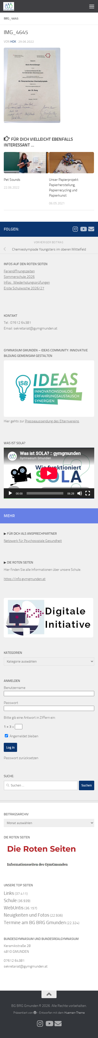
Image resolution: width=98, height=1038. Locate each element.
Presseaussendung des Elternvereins (52, 421)
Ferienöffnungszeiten (19, 271)
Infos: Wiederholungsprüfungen (27, 282)
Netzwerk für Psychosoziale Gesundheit (33, 541)
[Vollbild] (87, 493)
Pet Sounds (12, 180)
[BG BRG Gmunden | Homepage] (10, 6)
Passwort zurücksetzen (21, 758)
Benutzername (14, 688)
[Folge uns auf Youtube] (83, 229)
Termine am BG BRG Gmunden (35, 922)
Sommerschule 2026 (19, 277)
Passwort (11, 703)
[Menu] (91, 6)
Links (9, 893)
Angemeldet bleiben (23, 736)
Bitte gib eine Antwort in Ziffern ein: (30, 717)
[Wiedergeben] (10, 493)
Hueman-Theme (74, 1012)
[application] (49, 473)
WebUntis (14, 908)
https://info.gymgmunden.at (24, 579)
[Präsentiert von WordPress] (34, 1012)
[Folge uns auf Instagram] (75, 229)
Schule (10, 900)
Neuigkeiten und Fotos (26, 915)
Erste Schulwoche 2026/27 (24, 288)
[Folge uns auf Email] (91, 229)
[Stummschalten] (79, 493)
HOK (13, 41)
